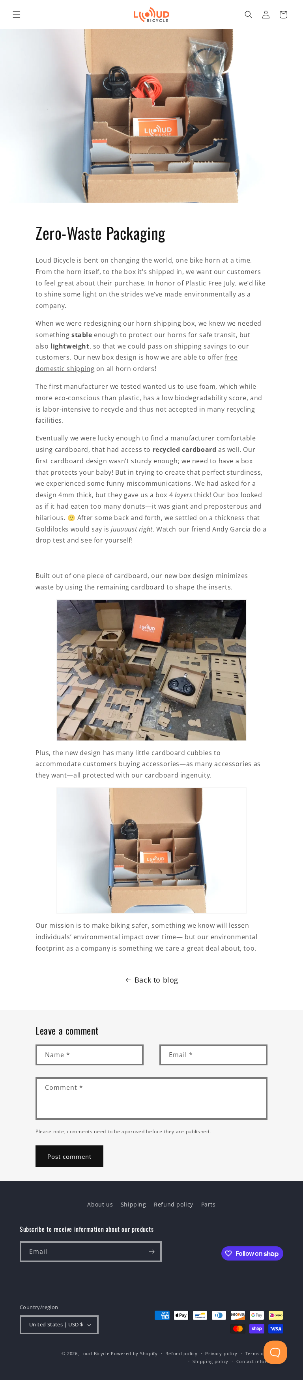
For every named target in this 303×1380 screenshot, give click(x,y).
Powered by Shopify (134, 1353)
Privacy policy (221, 1353)
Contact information (259, 1361)
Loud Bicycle (94, 1353)
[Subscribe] (151, 1251)
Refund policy (173, 1204)
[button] (16, 14)
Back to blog (156, 980)
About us (100, 1204)
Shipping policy (210, 1361)
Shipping (133, 1204)
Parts (208, 1204)
